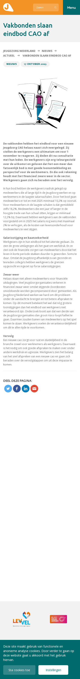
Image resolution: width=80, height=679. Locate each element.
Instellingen (53, 670)
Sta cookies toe (19, 670)
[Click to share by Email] (34, 388)
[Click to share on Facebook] (17, 388)
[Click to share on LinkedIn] (25, 388)
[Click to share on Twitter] (8, 388)
